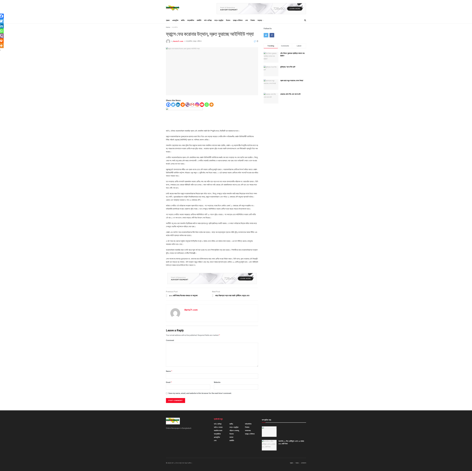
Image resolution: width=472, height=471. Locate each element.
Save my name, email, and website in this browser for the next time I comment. (200, 393)
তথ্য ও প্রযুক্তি (218, 20)
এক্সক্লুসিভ (175, 20)
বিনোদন (228, 20)
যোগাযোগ (303, 463)
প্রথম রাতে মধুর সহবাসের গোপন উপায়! (291, 80)
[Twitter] (173, 104)
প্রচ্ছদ (168, 20)
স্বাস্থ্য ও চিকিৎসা (238, 20)
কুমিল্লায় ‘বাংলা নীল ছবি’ (287, 67)
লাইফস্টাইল (248, 424)
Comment (170, 340)
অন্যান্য (260, 20)
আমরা (297, 463)
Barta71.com (178, 41)
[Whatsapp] (207, 104)
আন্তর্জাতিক (190, 20)
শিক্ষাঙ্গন (253, 20)
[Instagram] (197, 104)
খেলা (246, 20)
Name (169, 371)
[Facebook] (168, 104)
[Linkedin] (178, 104)
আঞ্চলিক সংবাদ (218, 431)
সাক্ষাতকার (248, 431)
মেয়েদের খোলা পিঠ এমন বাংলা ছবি (290, 94)
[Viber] (187, 104)
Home (168, 27)
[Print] (183, 104)
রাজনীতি (199, 20)
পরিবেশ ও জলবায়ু (234, 431)
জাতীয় (182, 20)
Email (169, 382)
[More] (211, 104)
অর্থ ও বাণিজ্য (208, 20)
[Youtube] (202, 104)
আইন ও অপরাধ (218, 427)
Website (217, 382)
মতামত (231, 437)
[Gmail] (192, 104)
